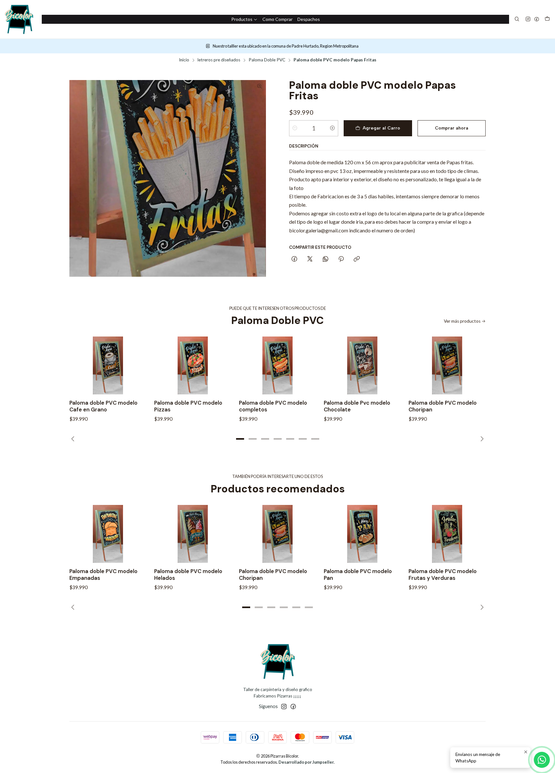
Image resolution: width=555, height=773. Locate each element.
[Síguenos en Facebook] (537, 19)
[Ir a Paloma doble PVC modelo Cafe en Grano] (107, 365)
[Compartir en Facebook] (294, 259)
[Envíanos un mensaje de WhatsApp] (542, 760)
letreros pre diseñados (219, 60)
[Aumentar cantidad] (332, 128)
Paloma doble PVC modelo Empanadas (103, 574)
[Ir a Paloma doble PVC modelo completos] (277, 365)
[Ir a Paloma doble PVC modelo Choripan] (447, 365)
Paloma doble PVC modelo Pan (358, 574)
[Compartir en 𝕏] (309, 259)
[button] (240, 439)
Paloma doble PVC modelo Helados (188, 574)
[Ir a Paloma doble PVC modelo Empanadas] (107, 534)
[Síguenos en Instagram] (528, 19)
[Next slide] (481, 439)
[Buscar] (517, 19)
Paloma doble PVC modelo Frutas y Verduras (443, 574)
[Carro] (547, 19)
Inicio (184, 60)
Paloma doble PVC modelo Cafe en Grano (103, 406)
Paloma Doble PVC (267, 60)
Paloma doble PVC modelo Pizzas (188, 406)
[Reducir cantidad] (294, 128)
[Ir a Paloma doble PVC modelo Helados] (192, 534)
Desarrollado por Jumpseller (306, 762)
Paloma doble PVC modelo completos (273, 406)
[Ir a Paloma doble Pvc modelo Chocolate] (362, 365)
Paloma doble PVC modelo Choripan (443, 406)
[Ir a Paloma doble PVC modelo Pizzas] (192, 365)
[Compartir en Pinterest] (341, 259)
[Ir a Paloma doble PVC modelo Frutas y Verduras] (447, 534)
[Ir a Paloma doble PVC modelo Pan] (362, 534)
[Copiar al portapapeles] (356, 259)
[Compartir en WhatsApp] (325, 259)
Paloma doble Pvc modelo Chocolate (357, 406)
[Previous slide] (74, 439)
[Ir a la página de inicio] (19, 19)
